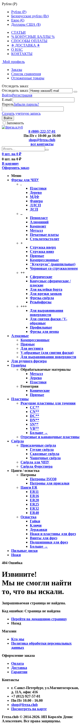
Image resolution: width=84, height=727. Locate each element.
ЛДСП (35, 205)
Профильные (41, 327)
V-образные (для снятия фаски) (47, 353)
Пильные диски (24, 551)
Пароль (8, 104)
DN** (34, 420)
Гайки (35, 521)
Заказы (16, 70)
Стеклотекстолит (44, 239)
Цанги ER (29, 487)
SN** (34, 424)
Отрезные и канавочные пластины (50, 437)
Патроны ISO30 (43, 479)
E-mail (7, 100)
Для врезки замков (46, 294)
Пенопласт (39, 218)
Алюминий (39, 222)
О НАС (17, 49)
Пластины (20, 399)
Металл (36, 230)
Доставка (19, 668)
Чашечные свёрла (45, 458)
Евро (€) (17, 20)
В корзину (10, 163)
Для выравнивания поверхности (46, 312)
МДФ (34, 197)
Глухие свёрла (42, 450)
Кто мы (17, 639)
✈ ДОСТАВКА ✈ (25, 45)
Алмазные (20, 336)
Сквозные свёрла (44, 454)
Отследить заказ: (15, 90)
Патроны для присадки (49, 483)
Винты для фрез (43, 538)
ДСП (34, 209)
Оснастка (28, 517)
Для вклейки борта (46, 289)
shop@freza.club (42, 140)
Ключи (36, 525)
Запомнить (15, 123)
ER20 (34, 500)
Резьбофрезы (41, 302)
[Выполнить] (75, 91)
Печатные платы (44, 235)
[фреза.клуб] (12, 127)
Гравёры (18, 365)
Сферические (41, 277)
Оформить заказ (15, 168)
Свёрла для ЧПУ (35, 462)
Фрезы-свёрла (42, 298)
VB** (34, 428)
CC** (34, 407)
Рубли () (18, 12)
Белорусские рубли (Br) (30, 16)
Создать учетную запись (21, 113)
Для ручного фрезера (29, 361)
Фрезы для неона (44, 332)
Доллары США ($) (26, 24)
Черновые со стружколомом (54, 268)
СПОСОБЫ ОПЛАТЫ (29, 41)
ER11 (34, 492)
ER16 (34, 496)
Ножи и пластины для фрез (53, 534)
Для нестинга (32, 348)
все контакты (42, 144)
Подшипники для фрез (49, 542)
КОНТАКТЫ (21, 54)
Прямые (37, 256)
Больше (39, 433)
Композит (38, 226)
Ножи (16, 555)
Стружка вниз (42, 251)
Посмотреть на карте (29, 709)
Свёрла (17, 441)
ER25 (34, 504)
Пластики (38, 188)
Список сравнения (26, 74)
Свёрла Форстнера (36, 466)
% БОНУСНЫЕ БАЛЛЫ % (33, 37)
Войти (7, 95)
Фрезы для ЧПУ (25, 180)
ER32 (34, 508)
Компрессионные (44, 260)
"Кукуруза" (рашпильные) (52, 264)
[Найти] (47, 150)
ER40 (34, 513)
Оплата (17, 663)
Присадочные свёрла (38, 445)
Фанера (36, 201)
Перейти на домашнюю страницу (39, 619)
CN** (34, 412)
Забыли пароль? (26, 104)
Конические (40, 391)
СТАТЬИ (18, 32)
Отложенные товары (27, 78)
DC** (34, 416)
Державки (38, 530)
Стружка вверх (43, 247)
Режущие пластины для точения (48, 403)
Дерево (36, 193)
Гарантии (19, 672)
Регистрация (22, 95)
